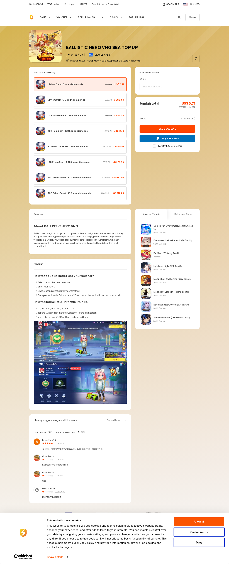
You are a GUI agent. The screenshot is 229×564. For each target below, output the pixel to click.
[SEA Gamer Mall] (31, 17)
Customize (197, 531)
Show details (55, 556)
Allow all (199, 521)
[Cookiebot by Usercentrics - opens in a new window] (23, 557)
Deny (199, 542)
